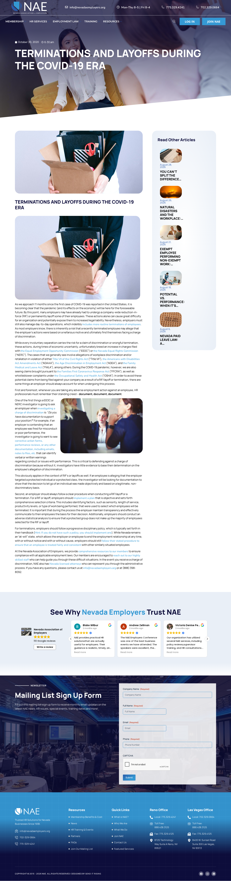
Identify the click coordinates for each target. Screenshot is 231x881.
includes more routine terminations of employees (111, 324)
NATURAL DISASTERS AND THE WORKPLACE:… (171, 213)
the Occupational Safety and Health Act (78, 376)
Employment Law (66, 21)
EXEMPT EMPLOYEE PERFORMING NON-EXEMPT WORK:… (170, 256)
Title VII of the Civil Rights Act (70, 359)
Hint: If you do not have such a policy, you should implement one (73, 532)
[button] (174, 21)
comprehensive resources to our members (103, 551)
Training (90, 21)
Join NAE (213, 21)
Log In (190, 21)
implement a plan (84, 498)
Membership (15, 21)
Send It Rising (93, 874)
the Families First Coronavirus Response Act (83, 371)
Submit (129, 777)
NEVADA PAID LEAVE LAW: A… (170, 340)
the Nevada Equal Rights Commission (115, 351)
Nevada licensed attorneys (65, 564)
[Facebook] (201, 874)
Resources (111, 21)
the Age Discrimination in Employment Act (80, 363)
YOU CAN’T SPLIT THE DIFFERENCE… (170, 175)
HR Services (38, 21)
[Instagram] (207, 874)
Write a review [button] (45, 647)
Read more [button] (80, 652)
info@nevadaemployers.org (99, 568)
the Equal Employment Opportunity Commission (50, 351)
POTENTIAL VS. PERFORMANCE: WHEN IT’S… (172, 300)
